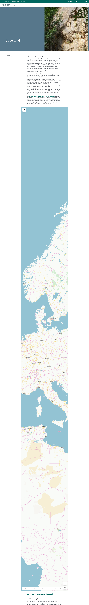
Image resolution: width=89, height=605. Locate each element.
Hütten (25, 5)
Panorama (75, 4)
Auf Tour (20, 5)
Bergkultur (46, 5)
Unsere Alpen (39, 5)
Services (81, 4)
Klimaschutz (32, 5)
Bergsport (15, 5)
